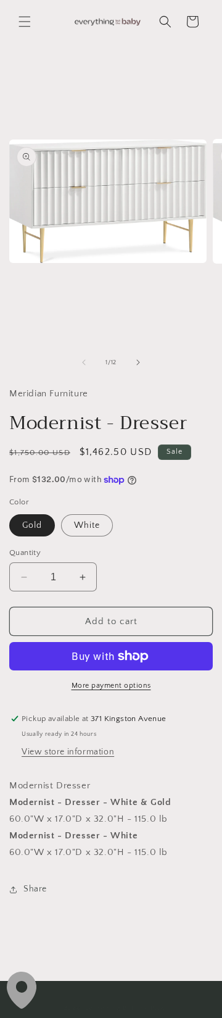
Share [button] (35, 889)
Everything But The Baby (125, 1008)
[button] (24, 21)
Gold (32, 525)
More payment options (111, 686)
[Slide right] (138, 362)
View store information (68, 752)
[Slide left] (83, 362)
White (87, 525)
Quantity (25, 552)
